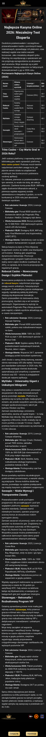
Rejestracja (31, 734)
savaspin (25, 506)
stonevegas (21, 609)
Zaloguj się (14, 734)
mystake (21, 396)
